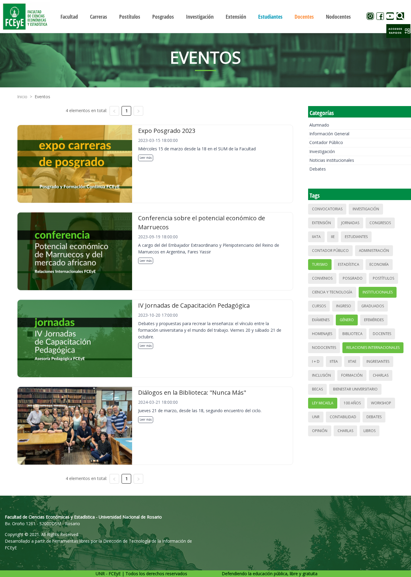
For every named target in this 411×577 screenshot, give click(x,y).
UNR (316, 416)
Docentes (382, 333)
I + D (316, 361)
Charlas (380, 375)
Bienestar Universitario (355, 389)
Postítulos (383, 278)
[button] (398, 31)
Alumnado (319, 125)
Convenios (322, 278)
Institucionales (378, 292)
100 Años (352, 403)
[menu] (205, 16)
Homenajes (322, 333)
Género (347, 319)
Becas (317, 389)
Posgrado (353, 278)
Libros (369, 430)
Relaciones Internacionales (373, 347)
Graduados (372, 306)
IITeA (334, 361)
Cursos (319, 306)
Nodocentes (324, 347)
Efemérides (374, 319)
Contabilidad (343, 416)
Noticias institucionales (331, 160)
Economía (379, 264)
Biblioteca (352, 333)
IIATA (316, 236)
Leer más (146, 157)
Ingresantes (377, 361)
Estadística (348, 264)
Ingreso (343, 306)
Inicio (22, 96)
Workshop (381, 403)
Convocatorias (327, 209)
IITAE (352, 361)
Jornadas (350, 222)
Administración (374, 250)
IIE (333, 236)
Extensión (321, 222)
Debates (317, 169)
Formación (352, 375)
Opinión (319, 430)
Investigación (322, 151)
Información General (329, 133)
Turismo (320, 264)
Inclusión (321, 375)
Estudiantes (356, 236)
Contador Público (326, 142)
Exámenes (320, 319)
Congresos (380, 222)
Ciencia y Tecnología (332, 292)
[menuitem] (69, 17)
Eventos (42, 96)
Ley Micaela (322, 403)
